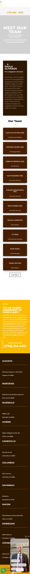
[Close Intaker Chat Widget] (28, 536)
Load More (15, 275)
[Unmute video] (19, 552)
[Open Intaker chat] (13, 573)
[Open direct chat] (26, 536)
